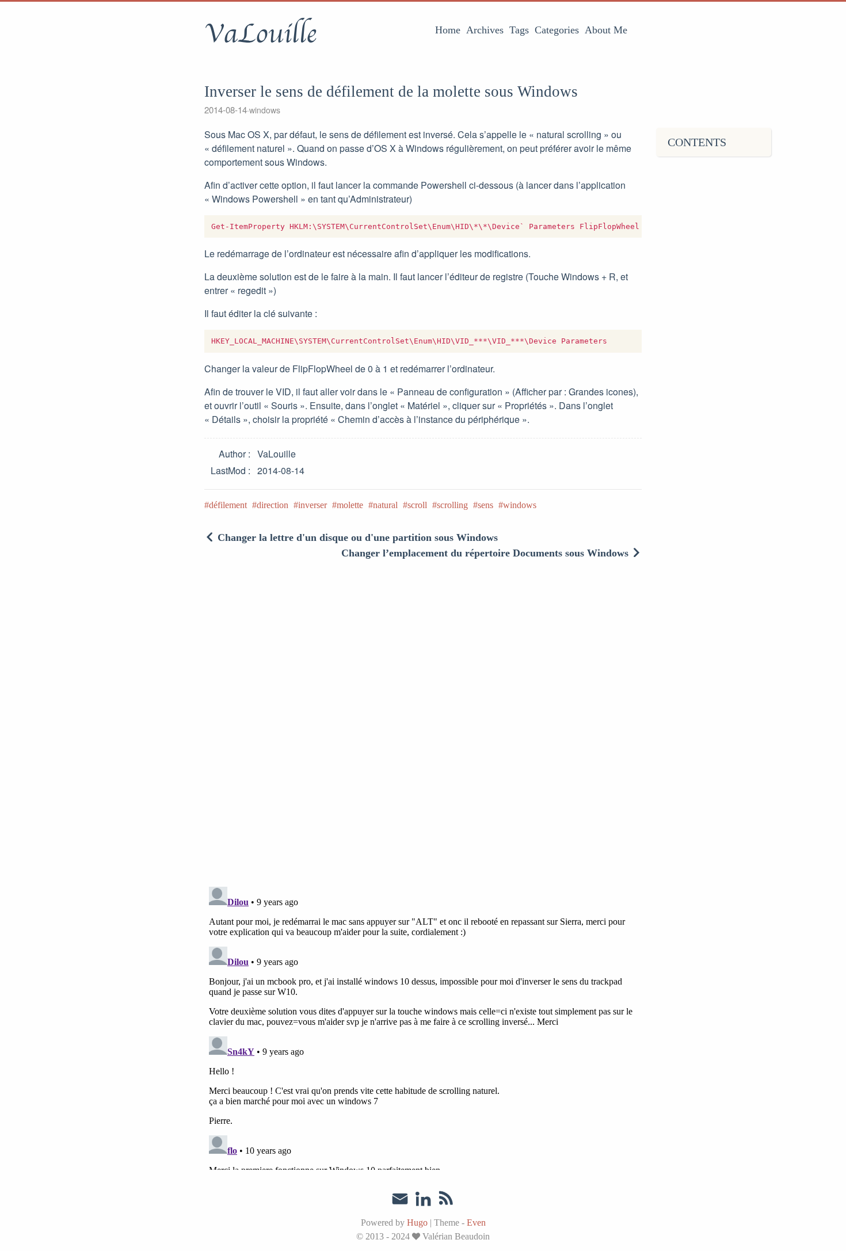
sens (485, 505)
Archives (485, 30)
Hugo (417, 1222)
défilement (228, 505)
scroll (417, 505)
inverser (312, 505)
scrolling (452, 505)
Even (476, 1222)
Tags (519, 30)
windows (264, 110)
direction (272, 505)
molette (350, 505)
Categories (557, 30)
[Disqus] (423, 728)
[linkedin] (423, 1200)
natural (385, 505)
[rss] (446, 1200)
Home (447, 30)
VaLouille (260, 34)
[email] (400, 1199)
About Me (606, 30)
